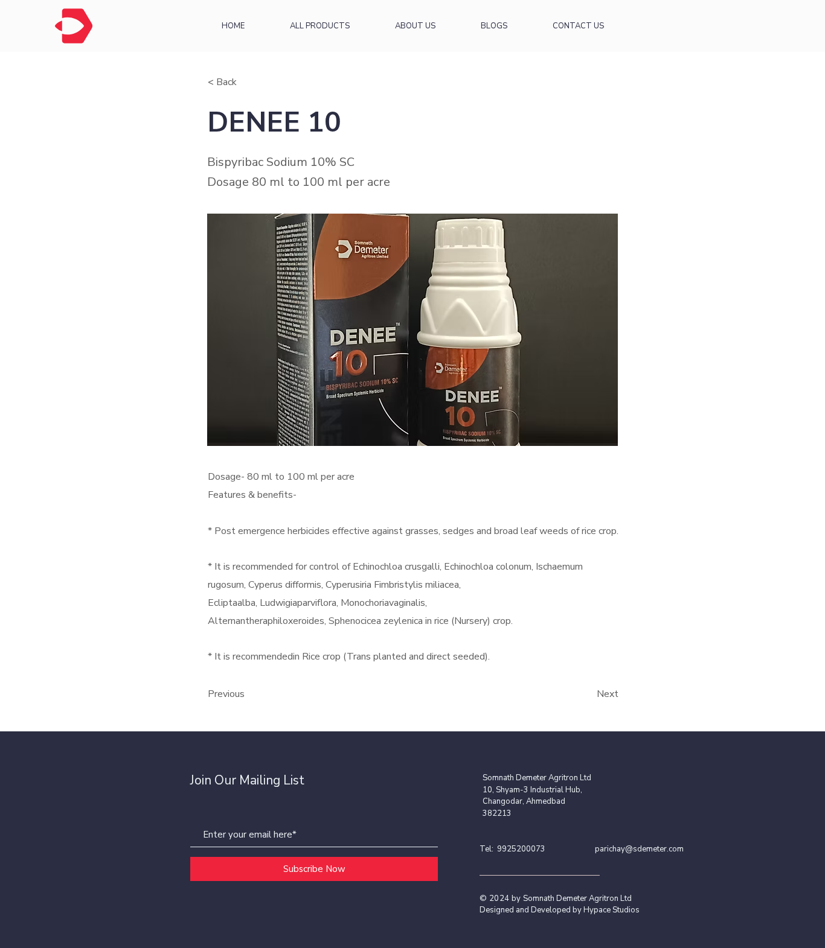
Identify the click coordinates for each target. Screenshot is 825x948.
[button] (247, 82)
